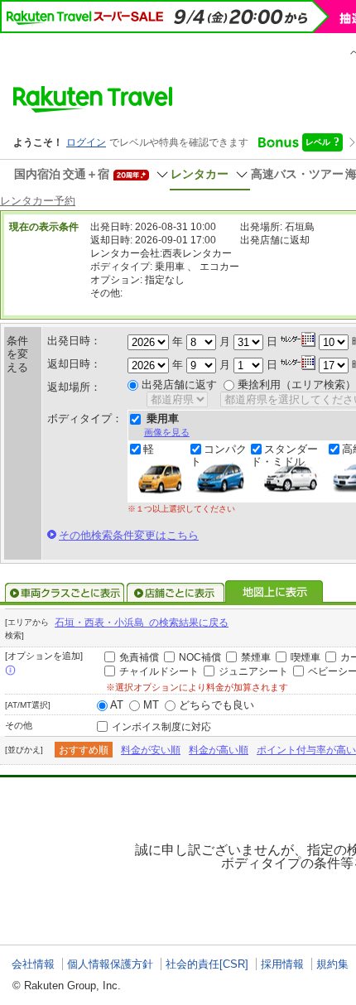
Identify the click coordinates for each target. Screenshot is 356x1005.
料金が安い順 (150, 750)
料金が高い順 (218, 750)
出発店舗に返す (179, 384)
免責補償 (139, 657)
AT (116, 705)
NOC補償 (200, 657)
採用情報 (282, 964)
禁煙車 (256, 657)
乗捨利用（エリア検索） (297, 384)
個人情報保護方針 (110, 964)
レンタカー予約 (37, 201)
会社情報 (33, 964)
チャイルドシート (159, 671)
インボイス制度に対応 (161, 727)
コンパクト (218, 455)
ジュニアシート (253, 671)
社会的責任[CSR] (207, 964)
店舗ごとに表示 (175, 592)
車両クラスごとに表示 (64, 592)
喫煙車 (305, 657)
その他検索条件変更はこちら (129, 535)
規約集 (332, 964)
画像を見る (167, 432)
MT (151, 705)
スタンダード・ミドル (284, 455)
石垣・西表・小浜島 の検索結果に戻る (142, 622)
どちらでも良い (216, 705)
